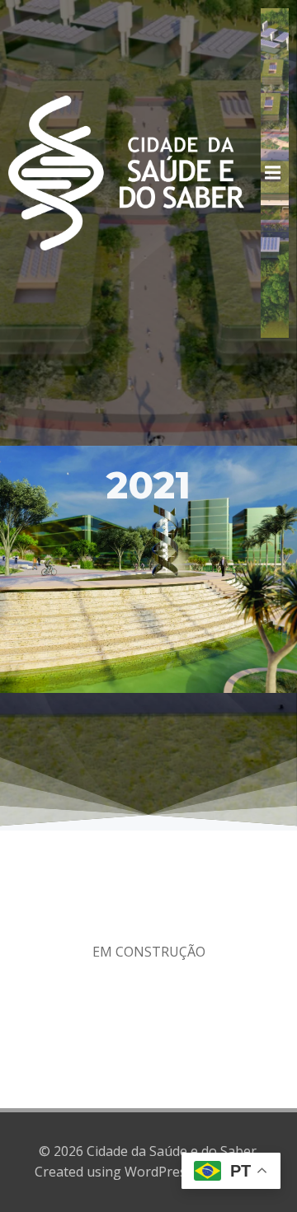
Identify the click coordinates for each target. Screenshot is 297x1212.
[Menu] (275, 173)
